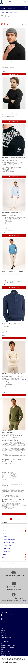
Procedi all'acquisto (5, 633)
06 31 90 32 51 (7, 619)
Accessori (4, 560)
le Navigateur (15, 379)
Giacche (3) (7, 551)
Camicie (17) (7, 548)
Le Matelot (6, 2)
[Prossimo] (19, 519)
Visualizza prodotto (14, 74)
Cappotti (5, 530)
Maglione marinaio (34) (9, 539)
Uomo (3, 528)
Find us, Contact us (5, 622)
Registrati (3, 630)
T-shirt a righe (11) (8, 545)
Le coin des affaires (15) (7, 563)
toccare (24, 600)
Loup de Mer (23, 379)
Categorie (4, 8)
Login (2, 628)
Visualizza (12, 24)
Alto (4, 533)
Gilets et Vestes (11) (9, 542)
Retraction (3, 635)
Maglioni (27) (7, 536)
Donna (3, 525)
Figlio (3, 557)
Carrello (3, 632)
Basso (4, 554)
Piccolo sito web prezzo (6, 637)
